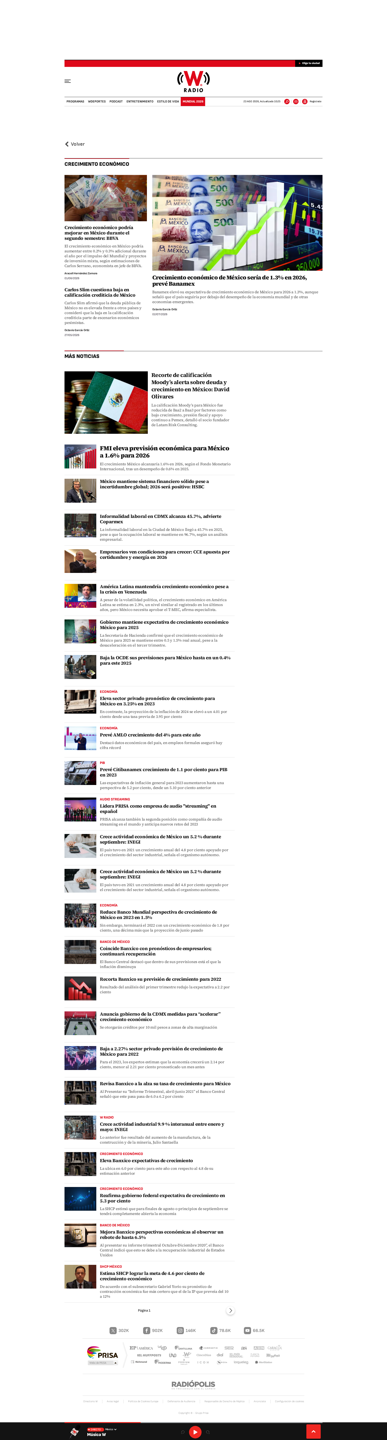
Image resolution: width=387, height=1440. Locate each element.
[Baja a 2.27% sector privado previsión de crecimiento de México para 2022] (80, 1058)
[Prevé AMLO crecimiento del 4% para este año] (80, 738)
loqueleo (241, 1362)
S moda (222, 1362)
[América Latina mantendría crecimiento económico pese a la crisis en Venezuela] (80, 596)
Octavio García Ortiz (164, 309)
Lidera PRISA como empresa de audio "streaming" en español (158, 809)
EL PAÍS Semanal (234, 1355)
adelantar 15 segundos (208, 1432)
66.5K (258, 1330)
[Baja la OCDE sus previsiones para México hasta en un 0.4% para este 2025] (80, 667)
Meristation (264, 1362)
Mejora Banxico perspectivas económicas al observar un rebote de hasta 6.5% (162, 1234)
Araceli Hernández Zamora (80, 273)
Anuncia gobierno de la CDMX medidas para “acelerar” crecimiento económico (160, 1017)
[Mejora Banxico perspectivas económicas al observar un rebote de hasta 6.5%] (80, 1235)
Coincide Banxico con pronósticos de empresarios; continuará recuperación (156, 951)
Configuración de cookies (289, 1401)
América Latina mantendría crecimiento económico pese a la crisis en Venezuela (164, 589)
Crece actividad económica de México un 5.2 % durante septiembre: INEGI (160, 839)
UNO (173, 1355)
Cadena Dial (218, 1355)
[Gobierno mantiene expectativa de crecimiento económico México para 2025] (80, 631)
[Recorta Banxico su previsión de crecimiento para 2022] (80, 988)
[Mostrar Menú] (70, 81)
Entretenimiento (140, 101)
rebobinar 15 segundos (182, 1432)
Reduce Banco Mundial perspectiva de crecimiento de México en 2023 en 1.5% (158, 915)
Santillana (185, 1348)
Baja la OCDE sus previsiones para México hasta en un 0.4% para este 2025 (165, 660)
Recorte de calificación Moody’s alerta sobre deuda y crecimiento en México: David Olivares (190, 385)
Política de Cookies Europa (143, 1401)
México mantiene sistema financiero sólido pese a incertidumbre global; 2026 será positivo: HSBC (154, 484)
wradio (186, 1355)
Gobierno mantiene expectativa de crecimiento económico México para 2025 (164, 625)
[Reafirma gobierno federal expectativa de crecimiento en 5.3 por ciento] (80, 1199)
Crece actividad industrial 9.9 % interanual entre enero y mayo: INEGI (162, 1127)
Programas (75, 101)
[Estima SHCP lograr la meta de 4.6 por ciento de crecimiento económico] (80, 1277)
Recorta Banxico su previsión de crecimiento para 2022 (160, 979)
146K (191, 1330)
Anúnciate (260, 1401)
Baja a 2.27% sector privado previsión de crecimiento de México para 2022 (161, 1051)
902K (157, 1330)
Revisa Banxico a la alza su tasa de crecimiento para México (165, 1083)
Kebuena (271, 1355)
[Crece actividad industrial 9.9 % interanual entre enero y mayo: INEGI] (80, 1128)
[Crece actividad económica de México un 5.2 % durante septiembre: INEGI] (80, 846)
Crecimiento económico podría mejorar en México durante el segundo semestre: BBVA (98, 232)
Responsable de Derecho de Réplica (224, 1401)
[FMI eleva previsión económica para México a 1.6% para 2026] (80, 456)
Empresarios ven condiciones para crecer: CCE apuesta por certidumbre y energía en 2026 (165, 554)
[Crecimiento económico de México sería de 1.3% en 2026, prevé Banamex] (237, 223)
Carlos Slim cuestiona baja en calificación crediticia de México (99, 292)
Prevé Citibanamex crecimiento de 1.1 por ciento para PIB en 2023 (163, 772)
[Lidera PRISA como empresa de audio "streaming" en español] (80, 809)
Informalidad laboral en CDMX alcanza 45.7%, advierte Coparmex (160, 519)
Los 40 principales (163, 1348)
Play (195, 1432)
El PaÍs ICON (204, 1362)
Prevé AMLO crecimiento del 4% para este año (150, 735)
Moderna (165, 1362)
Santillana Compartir (208, 1348)
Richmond (142, 1362)
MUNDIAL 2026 (193, 101)
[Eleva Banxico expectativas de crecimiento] (80, 1164)
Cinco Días (202, 1355)
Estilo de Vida (168, 101)
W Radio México (194, 81)
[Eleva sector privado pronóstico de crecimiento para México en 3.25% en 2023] (80, 702)
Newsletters (296, 101)
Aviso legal (113, 1401)
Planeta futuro (253, 1355)
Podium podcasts (186, 1362)
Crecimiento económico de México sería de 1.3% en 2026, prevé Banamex (229, 280)
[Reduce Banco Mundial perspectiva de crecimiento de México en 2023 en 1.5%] (80, 915)
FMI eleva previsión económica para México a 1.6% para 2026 (164, 451)
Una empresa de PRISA (102, 1352)
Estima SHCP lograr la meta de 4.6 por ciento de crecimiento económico (152, 1276)
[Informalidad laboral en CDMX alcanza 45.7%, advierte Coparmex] (80, 526)
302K (123, 1330)
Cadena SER (227, 1348)
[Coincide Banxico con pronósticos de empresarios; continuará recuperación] (80, 952)
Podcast (116, 101)
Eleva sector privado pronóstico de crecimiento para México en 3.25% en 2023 (157, 701)
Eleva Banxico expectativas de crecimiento (146, 1160)
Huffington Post (148, 1355)
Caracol (273, 1348)
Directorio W (90, 1401)
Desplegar (313, 1431)
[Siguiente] (230, 1310)
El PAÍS (142, 1348)
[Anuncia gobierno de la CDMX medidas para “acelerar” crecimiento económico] (80, 1023)
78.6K (225, 1330)
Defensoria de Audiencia (181, 1401)
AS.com (242, 1348)
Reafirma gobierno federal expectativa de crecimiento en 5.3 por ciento (162, 1198)
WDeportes (97, 101)
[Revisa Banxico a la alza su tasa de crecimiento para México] (80, 1093)
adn (256, 1348)
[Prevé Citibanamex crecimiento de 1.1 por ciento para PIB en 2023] (80, 773)
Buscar (287, 101)
